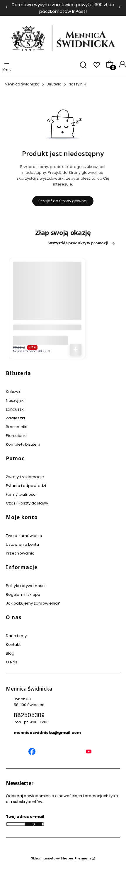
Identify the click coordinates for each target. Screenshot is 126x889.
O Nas (12, 662)
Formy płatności (21, 494)
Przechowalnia (20, 553)
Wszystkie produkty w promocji (78, 243)
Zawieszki (15, 418)
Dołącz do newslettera (33, 824)
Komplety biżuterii (23, 444)
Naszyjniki (77, 84)
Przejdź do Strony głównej (62, 201)
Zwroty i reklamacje (25, 477)
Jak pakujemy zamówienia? (33, 603)
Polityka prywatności (25, 585)
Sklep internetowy (61, 858)
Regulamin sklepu (23, 594)
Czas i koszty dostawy (27, 503)
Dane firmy (16, 636)
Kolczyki (13, 391)
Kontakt (13, 644)
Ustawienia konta (22, 544)
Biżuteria (54, 84)
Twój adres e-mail (25, 816)
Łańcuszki (15, 409)
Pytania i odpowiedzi (26, 485)
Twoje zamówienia (24, 535)
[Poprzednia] (6, 8)
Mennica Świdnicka (22, 84)
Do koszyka (75, 350)
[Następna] (119, 8)
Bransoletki (16, 427)
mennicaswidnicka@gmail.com (47, 732)
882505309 (29, 715)
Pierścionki (16, 435)
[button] (60, 375)
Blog (10, 653)
